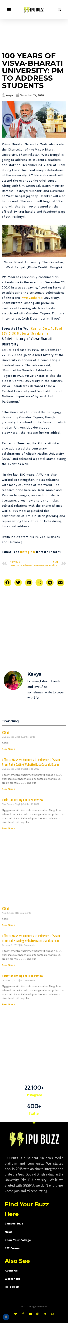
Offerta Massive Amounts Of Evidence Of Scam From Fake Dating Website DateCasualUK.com (31, 762)
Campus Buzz (14, 1223)
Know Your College (18, 1240)
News (8, 1232)
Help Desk (12, 1287)
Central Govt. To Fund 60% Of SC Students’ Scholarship (32, 331)
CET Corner (12, 1248)
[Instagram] (37, 1314)
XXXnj (5, 733)
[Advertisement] (34, 34)
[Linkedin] (45, 1314)
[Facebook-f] (23, 1314)
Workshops (12, 1279)
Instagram (27, 552)
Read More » (8, 749)
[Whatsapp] (52, 1314)
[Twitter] (15, 1314)
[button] (9, 9)
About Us (11, 1270)
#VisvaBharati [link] (32, 298)
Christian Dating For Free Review (22, 800)
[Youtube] (30, 1314)
